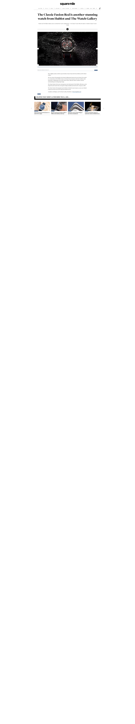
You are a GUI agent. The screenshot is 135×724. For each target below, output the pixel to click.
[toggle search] (100, 8)
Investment (75, 8)
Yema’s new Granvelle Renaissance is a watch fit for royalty (42, 113)
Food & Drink (65, 8)
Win (91, 8)
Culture (40, 8)
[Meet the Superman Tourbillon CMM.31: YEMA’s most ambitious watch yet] (59, 108)
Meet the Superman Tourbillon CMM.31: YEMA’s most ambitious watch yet (59, 113)
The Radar (36, 110)
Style (46, 8)
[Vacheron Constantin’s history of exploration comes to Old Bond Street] (93, 108)
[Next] (103, 108)
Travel (82, 8)
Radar (87, 8)
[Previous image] (38, 48)
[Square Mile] (67, 4)
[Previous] (32, 108)
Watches (58, 8)
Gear (52, 8)
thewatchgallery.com (76, 91)
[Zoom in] (38, 64)
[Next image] (96, 48)
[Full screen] (96, 64)
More (94, 8)
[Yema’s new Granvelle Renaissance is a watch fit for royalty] (42, 108)
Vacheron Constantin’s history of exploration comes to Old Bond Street (92, 113)
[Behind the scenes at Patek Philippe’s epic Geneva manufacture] (76, 108)
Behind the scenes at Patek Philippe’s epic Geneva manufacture (75, 113)
